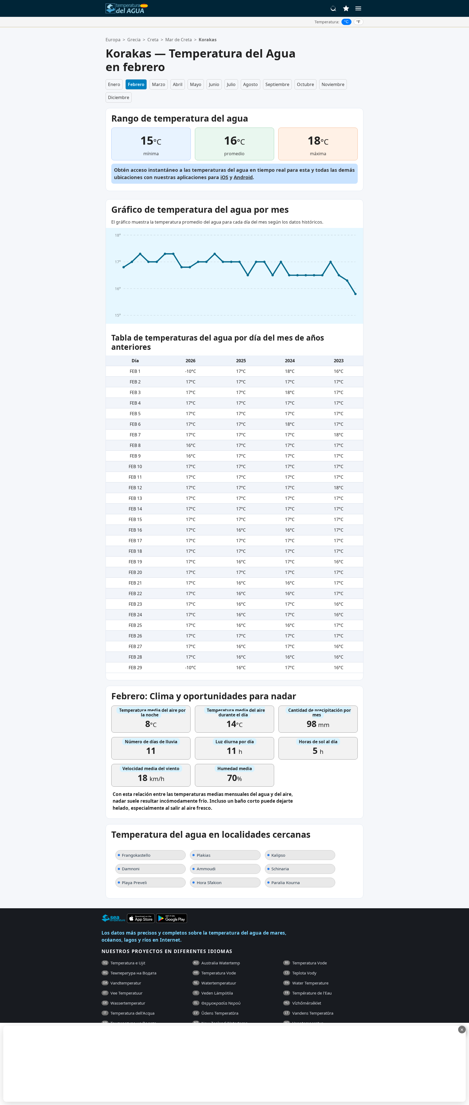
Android (243, 177)
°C (346, 22)
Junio (214, 84)
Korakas (208, 40)
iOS (224, 177)
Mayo (195, 84)
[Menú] (358, 8)
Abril (177, 84)
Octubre (305, 84)
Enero (114, 84)
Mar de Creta (178, 40)
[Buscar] (333, 8)
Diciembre (118, 97)
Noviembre (333, 84)
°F (358, 22)
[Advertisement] (132, 1064)
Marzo (158, 84)
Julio (231, 84)
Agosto (250, 84)
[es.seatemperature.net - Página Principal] (127, 8)
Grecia (134, 40)
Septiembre (277, 84)
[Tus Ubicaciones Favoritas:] (346, 8)
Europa (113, 40)
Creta (153, 40)
